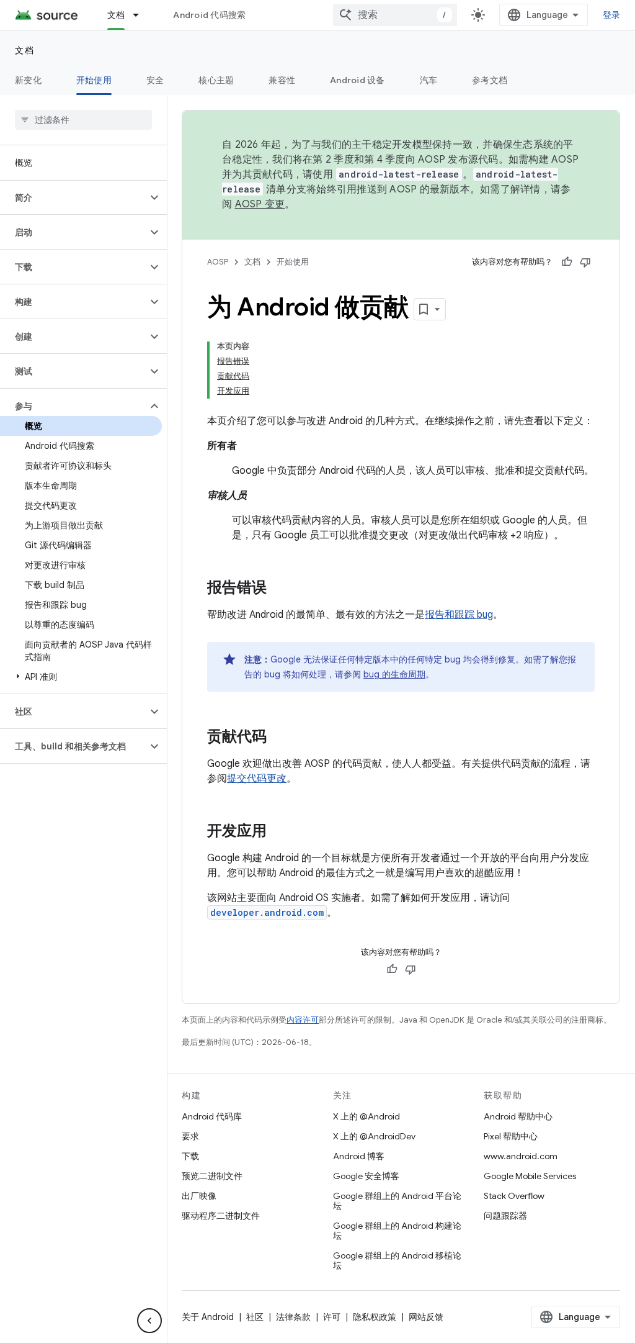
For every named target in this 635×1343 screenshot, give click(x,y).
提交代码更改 (256, 778)
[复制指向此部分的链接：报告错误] (279, 588)
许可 (331, 1317)
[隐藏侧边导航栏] (149, 1320)
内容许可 (302, 1020)
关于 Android (208, 1317)
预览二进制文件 (212, 1176)
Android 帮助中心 (518, 1116)
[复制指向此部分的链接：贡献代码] (279, 737)
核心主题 (216, 80)
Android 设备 (357, 80)
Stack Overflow (514, 1195)
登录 (612, 14)
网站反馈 (426, 1317)
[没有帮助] (585, 262)
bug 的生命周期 (394, 674)
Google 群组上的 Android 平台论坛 (397, 1200)
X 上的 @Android (366, 1116)
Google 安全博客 (366, 1176)
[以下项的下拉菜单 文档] (141, 15)
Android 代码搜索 (209, 14)
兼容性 (282, 80)
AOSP (217, 261)
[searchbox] (83, 120)
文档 (116, 14)
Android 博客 (358, 1156)
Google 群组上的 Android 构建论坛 (397, 1230)
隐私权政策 (374, 1317)
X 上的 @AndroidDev (374, 1136)
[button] (73, 197)
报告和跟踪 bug (459, 614)
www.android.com (520, 1156)
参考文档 (489, 80)
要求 (190, 1136)
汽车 (429, 80)
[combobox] (395, 15)
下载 (190, 1156)
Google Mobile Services (530, 1176)
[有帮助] (566, 262)
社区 (255, 1317)
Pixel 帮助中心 (511, 1136)
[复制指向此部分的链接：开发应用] (279, 832)
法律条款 (293, 1317)
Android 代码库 (212, 1116)
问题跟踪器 (505, 1215)
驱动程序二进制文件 (221, 1215)
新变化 (28, 80)
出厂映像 (199, 1195)
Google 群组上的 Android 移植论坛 (397, 1260)
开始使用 (94, 80)
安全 (155, 80)
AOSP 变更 (260, 204)
